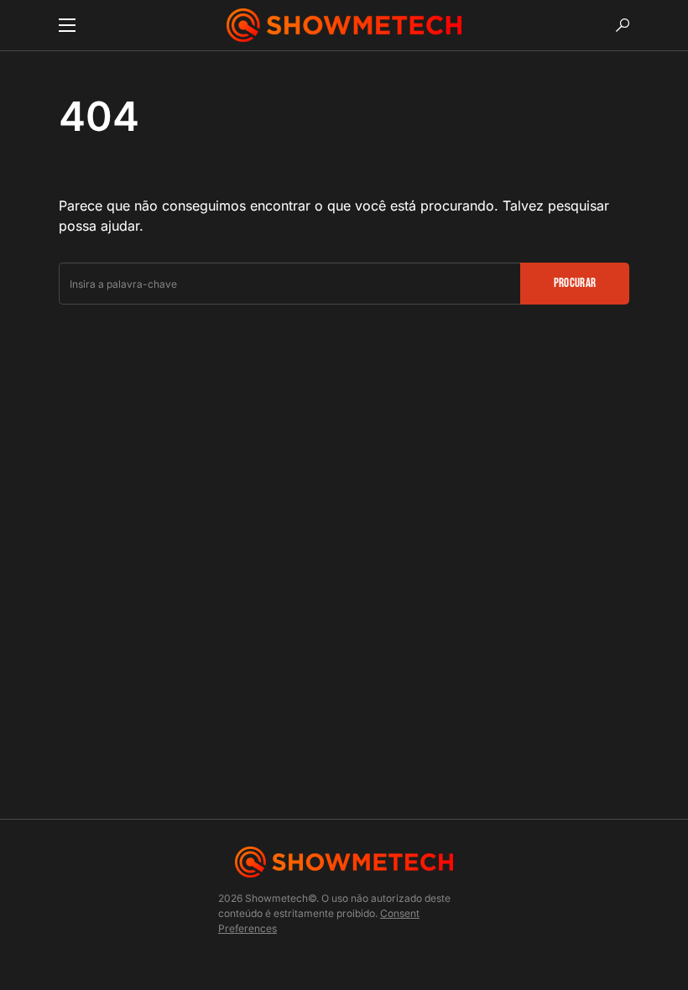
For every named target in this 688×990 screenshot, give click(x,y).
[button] (67, 25)
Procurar (575, 283)
